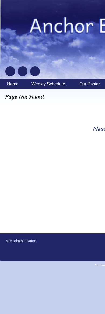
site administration (21, 241)
